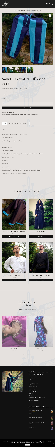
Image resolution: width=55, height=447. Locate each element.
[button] (50, 15)
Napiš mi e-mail (32, 378)
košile (25, 114)
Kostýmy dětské (21, 10)
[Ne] (53, 443)
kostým (28, 114)
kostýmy (33, 114)
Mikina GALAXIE (14, 348)
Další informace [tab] (13, 123)
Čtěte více (40, 236)
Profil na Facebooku (33, 386)
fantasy (14, 114)
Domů (15, 10)
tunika (37, 114)
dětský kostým (8, 114)
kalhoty (21, 114)
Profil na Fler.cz (32, 385)
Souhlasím (27, 444)
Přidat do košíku (28, 107)
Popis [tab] (4, 123)
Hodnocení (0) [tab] (24, 123)
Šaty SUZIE (41, 348)
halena (17, 114)
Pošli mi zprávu (32, 380)
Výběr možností (14, 280)
